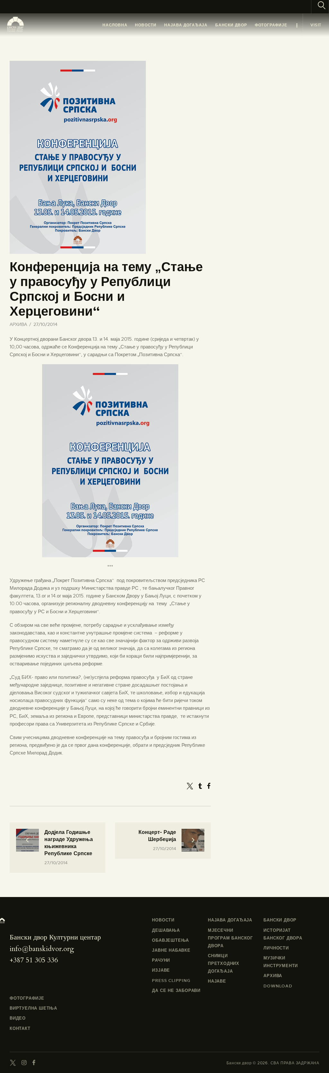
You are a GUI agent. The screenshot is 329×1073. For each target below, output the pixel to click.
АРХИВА (18, 324)
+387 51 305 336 (34, 960)
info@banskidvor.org (42, 949)
